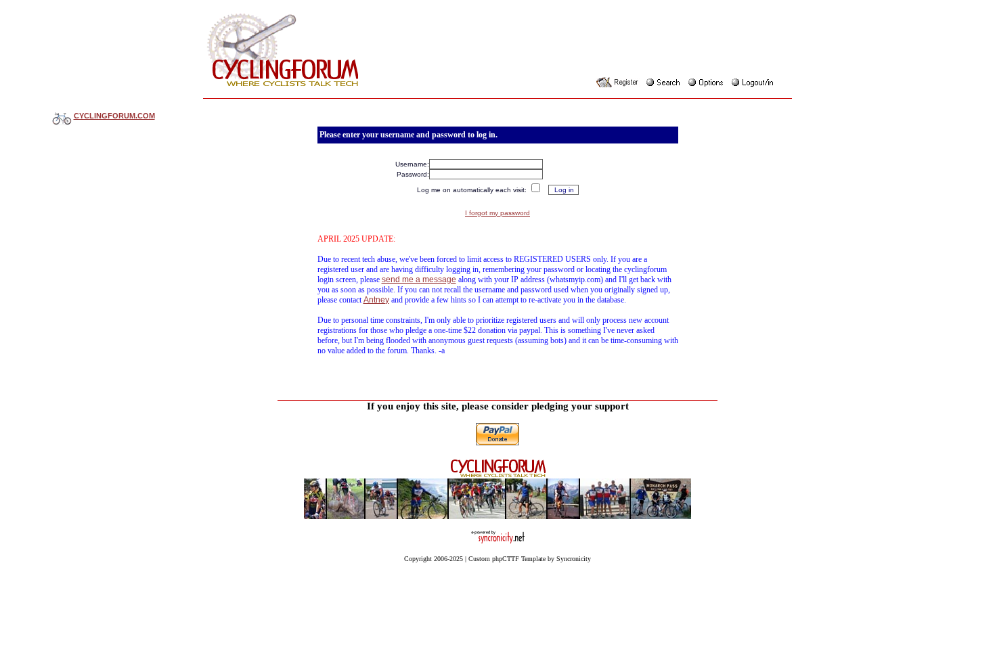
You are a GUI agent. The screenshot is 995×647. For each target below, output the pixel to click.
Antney (376, 300)
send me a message (419, 279)
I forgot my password (497, 213)
